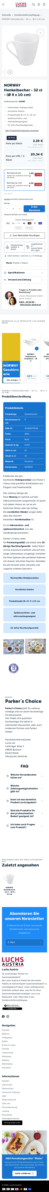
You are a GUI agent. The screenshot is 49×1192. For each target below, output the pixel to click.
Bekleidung (7, 1064)
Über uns (6, 1103)
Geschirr (6, 1030)
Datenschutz (8, 1088)
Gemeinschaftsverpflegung (26, 15)
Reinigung (6, 1056)
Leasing (5, 1111)
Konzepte (6, 1068)
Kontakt (5, 1081)
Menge (7, 203)
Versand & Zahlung (11, 1092)
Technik (5, 1049)
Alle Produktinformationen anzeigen (22, 131)
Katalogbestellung (10, 1118)
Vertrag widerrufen (12, 1123)
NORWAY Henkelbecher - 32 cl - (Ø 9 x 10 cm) (23, 19)
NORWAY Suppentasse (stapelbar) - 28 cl (30, 357)
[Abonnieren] (41, 942)
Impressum (7, 1085)
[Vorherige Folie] (5, 72)
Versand (7, 199)
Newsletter (7, 1115)
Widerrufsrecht (9, 1100)
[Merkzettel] (38, 4)
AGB (4, 1096)
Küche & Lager (9, 1045)
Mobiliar (5, 1060)
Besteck (5, 1034)
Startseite (6, 15)
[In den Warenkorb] (37, 348)
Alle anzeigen (12, 380)
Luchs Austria (15, 1185)
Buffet (5, 1041)
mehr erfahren (23, 1173)
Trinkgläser (7, 1038)
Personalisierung (9, 1107)
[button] (3, 4)
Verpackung (7, 1053)
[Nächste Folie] (10, 72)
